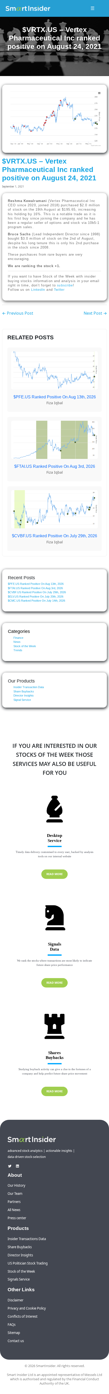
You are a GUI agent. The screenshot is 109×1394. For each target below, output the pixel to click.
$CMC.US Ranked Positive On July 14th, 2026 (36, 600)
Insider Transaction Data (28, 687)
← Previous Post (17, 313)
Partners (14, 1201)
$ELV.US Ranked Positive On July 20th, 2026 (35, 596)
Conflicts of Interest (23, 1316)
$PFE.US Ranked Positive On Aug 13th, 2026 (36, 583)
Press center (17, 1218)
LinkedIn (38, 290)
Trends (17, 650)
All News (14, 1210)
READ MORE (54, 874)
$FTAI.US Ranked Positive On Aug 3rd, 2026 (35, 588)
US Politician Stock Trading (28, 1263)
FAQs (11, 1324)
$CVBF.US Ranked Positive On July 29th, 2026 (37, 592)
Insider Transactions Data (27, 1239)
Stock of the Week (24, 646)
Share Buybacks (23, 691)
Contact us (16, 1341)
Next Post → (95, 313)
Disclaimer (15, 1300)
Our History (16, 1185)
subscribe (65, 285)
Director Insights (23, 695)
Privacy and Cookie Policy (27, 1308)
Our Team (15, 1193)
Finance (18, 637)
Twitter (59, 290)
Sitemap (14, 1332)
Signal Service (22, 699)
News (17, 641)
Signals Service (19, 1279)
